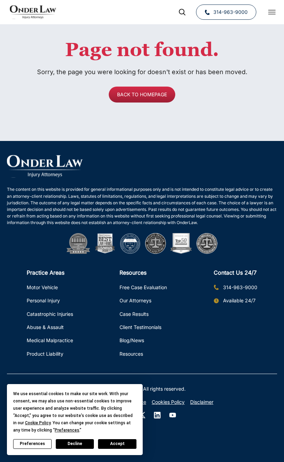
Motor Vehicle (42, 287)
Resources (131, 354)
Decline (75, 443)
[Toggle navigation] (272, 12)
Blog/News (131, 340)
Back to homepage (142, 94)
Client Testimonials (140, 327)
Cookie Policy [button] (38, 422)
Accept (117, 443)
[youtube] (172, 415)
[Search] (182, 12)
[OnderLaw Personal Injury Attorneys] (33, 12)
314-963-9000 (230, 12)
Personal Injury (43, 300)
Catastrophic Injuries (50, 314)
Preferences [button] (67, 430)
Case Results (134, 314)
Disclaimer (201, 402)
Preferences (32, 443)
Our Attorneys (135, 300)
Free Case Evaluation (143, 287)
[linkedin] (157, 415)
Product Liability (45, 354)
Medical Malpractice (50, 340)
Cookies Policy (168, 402)
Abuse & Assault (45, 327)
